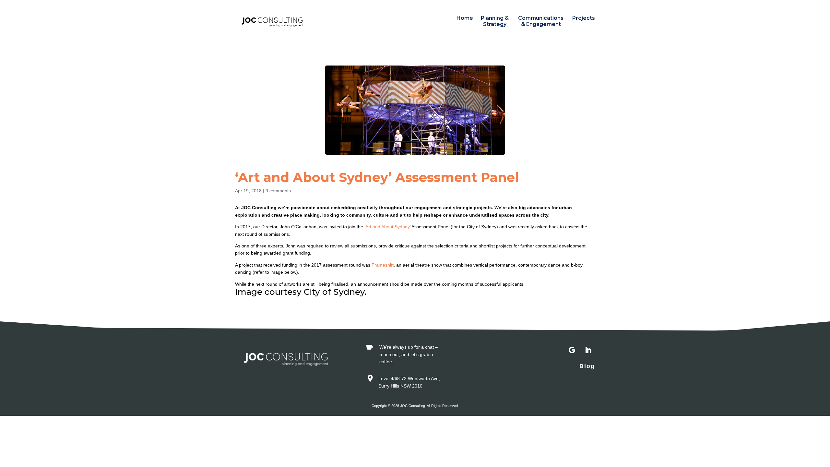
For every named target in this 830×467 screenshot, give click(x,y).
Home (464, 18)
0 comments (278, 190)
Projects (583, 18)
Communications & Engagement (540, 21)
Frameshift (383, 265)
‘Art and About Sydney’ (387, 226)
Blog (587, 366)
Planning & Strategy (495, 21)
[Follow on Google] (572, 350)
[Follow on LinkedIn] (588, 350)
